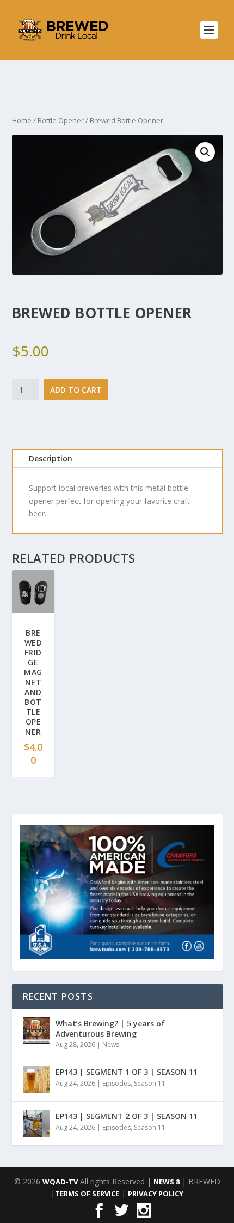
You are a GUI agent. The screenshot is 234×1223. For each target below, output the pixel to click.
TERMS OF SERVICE (87, 1193)
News (110, 1044)
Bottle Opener (61, 120)
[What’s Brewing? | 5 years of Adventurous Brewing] (36, 1030)
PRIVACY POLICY (155, 1193)
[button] (205, 152)
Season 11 (149, 1083)
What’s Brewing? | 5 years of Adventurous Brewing (110, 1028)
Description (50, 458)
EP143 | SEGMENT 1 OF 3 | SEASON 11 (127, 1072)
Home (22, 120)
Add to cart (76, 390)
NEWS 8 (166, 1182)
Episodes (116, 1083)
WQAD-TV (60, 1182)
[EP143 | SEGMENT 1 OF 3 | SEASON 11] (36, 1079)
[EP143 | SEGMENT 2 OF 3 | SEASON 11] (36, 1123)
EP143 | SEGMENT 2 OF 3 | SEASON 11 (127, 1116)
